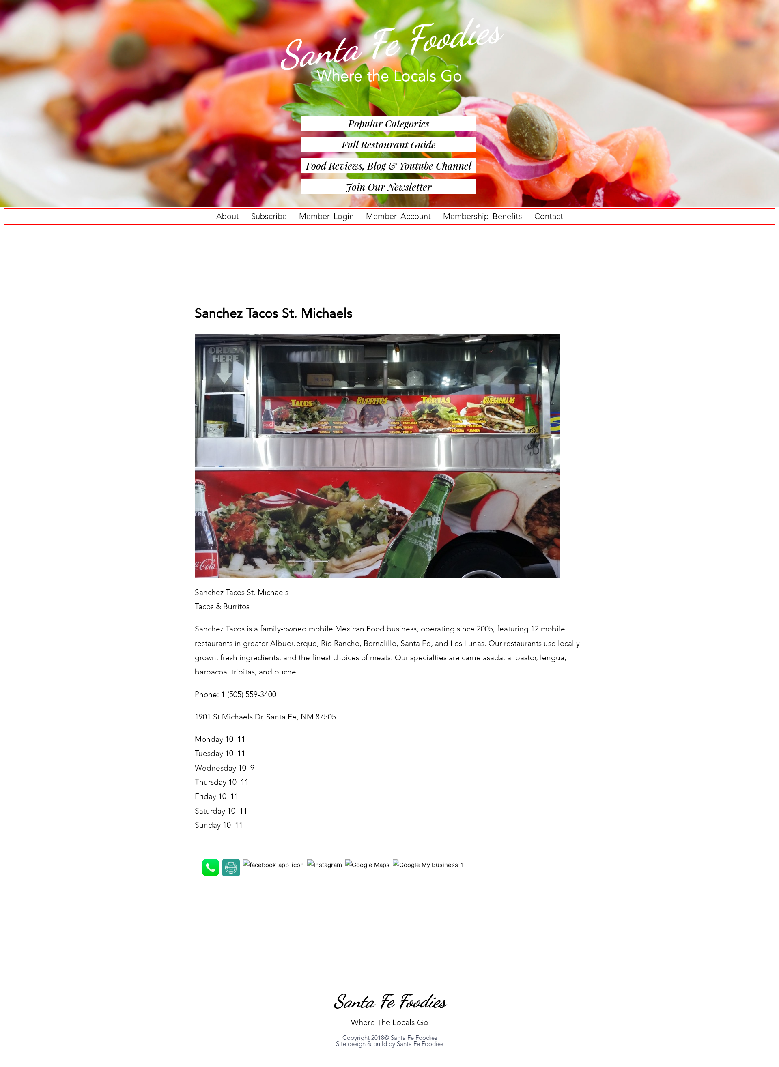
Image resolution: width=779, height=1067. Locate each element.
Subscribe (269, 216)
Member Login (326, 216)
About (227, 216)
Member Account (398, 216)
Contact (548, 216)
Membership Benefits (482, 216)
